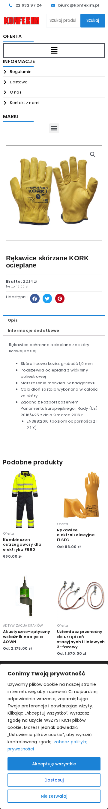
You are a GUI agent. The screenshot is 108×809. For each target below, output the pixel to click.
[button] (54, 50)
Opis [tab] (13, 320)
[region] (54, 736)
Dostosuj (54, 780)
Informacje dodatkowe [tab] (33, 330)
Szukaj (92, 20)
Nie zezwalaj (54, 796)
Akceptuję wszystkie (54, 764)
